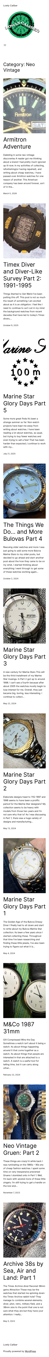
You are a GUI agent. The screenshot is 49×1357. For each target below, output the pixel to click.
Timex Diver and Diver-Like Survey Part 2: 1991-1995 (22, 275)
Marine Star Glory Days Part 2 (24, 781)
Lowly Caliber (10, 5)
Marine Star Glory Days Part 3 (24, 656)
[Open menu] (5, 45)
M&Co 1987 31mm (18, 1028)
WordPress (30, 1351)
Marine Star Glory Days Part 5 (24, 403)
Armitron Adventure (17, 143)
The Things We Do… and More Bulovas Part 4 (23, 531)
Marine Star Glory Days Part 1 (24, 906)
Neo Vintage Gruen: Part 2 (21, 1149)
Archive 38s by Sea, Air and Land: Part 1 (23, 1270)
